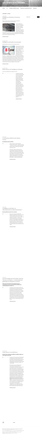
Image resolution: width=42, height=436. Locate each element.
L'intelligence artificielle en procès (6, 433)
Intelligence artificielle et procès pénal (11, 42)
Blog (7, 8)
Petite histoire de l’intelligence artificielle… (12, 69)
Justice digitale (7, 430)
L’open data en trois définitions (9, 352)
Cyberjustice (35, 8)
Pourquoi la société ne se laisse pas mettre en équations (9, 432)
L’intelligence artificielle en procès (14, 8)
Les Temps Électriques (13, 3)
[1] (13, 285)
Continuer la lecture (5, 36)
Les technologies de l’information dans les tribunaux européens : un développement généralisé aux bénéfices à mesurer (12, 280)
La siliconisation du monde (20, 430)
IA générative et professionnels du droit (26, 8)
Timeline (3, 8)
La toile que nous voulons (12, 431)
